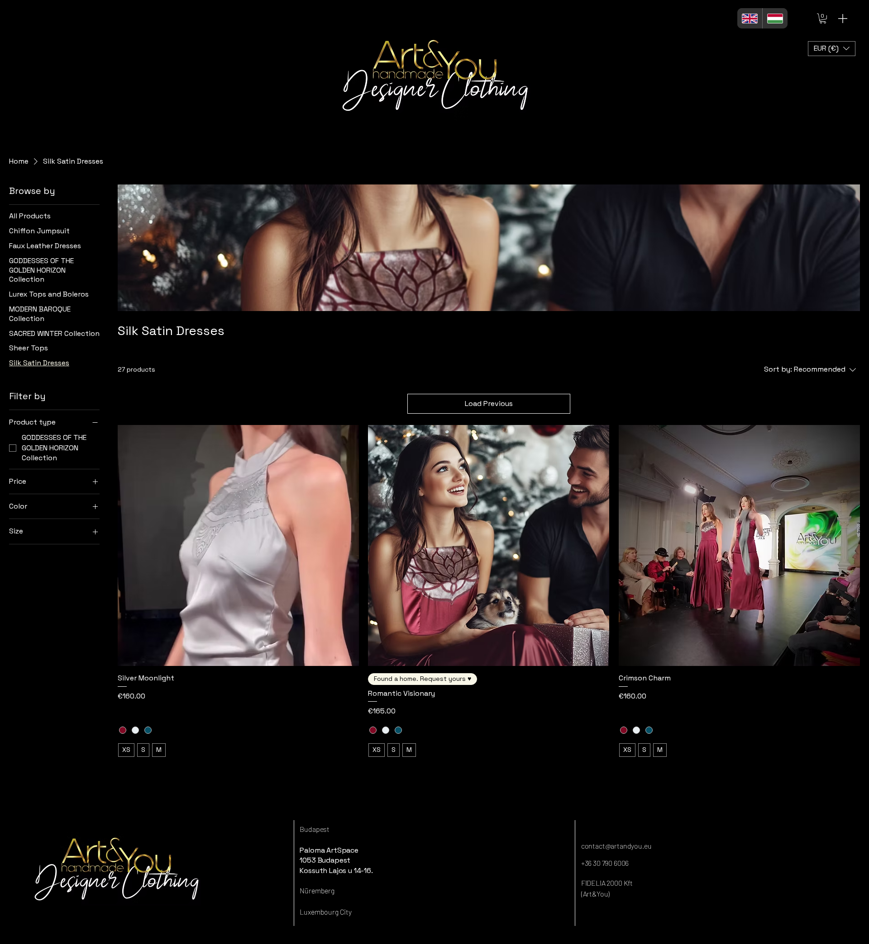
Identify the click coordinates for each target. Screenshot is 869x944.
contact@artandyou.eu (616, 845)
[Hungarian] (775, 18)
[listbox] (831, 48)
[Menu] (843, 18)
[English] (749, 18)
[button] (823, 19)
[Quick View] (238, 545)
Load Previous (489, 403)
